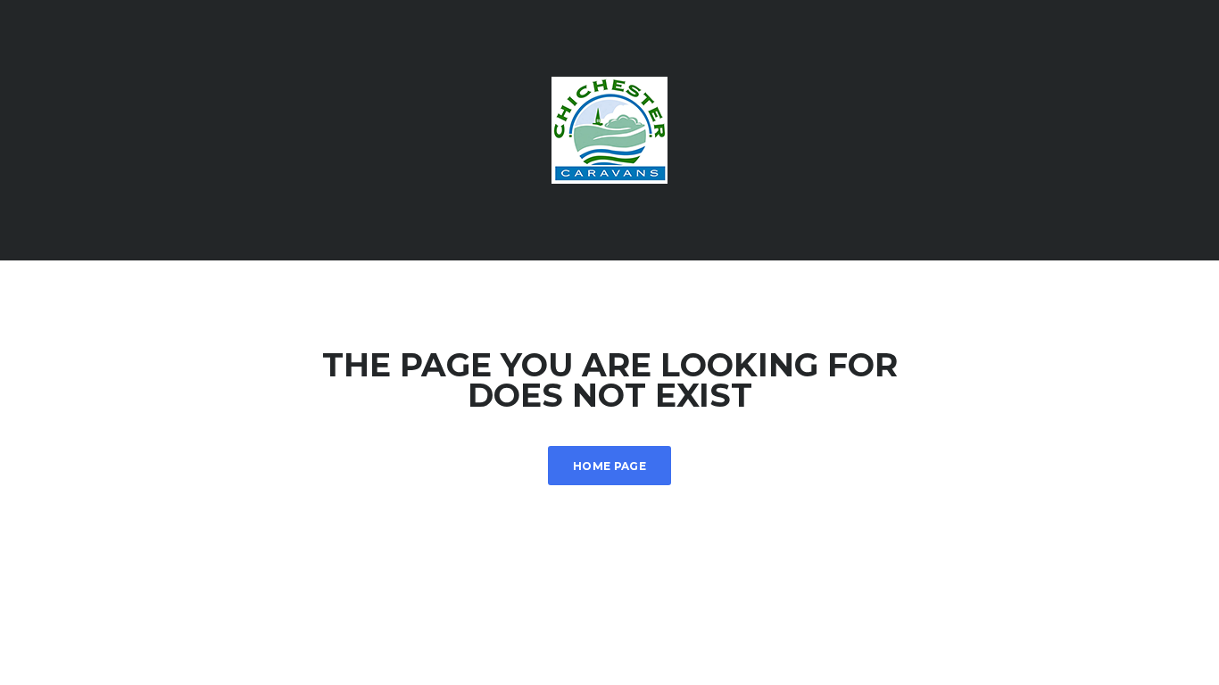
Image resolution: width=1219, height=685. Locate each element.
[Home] (609, 128)
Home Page (609, 466)
